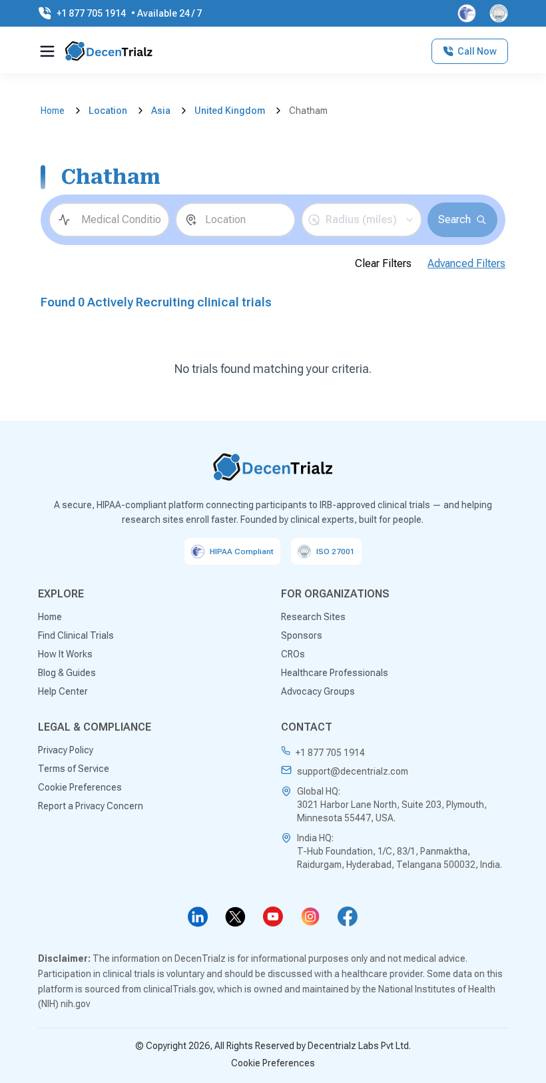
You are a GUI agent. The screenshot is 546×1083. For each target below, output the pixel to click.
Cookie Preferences (273, 1063)
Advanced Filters (466, 263)
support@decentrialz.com (352, 771)
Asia (160, 110)
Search (454, 219)
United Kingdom (229, 110)
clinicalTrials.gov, (179, 989)
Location (108, 110)
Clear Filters (383, 263)
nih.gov (75, 1003)
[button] (361, 219)
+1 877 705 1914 (330, 752)
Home (53, 110)
